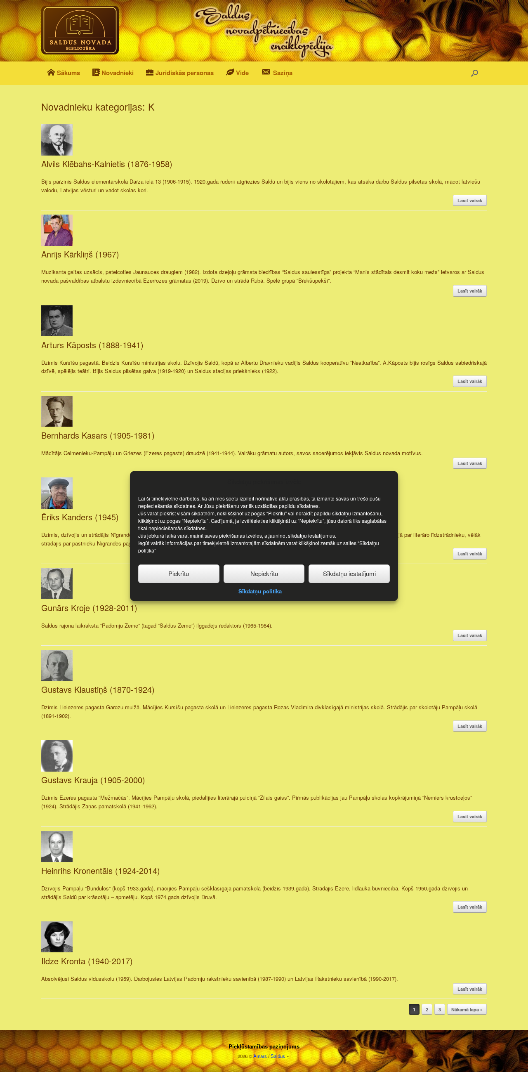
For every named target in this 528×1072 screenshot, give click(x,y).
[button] (474, 73)
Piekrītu (178, 573)
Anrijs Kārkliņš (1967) (80, 254)
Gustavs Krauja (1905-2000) (93, 780)
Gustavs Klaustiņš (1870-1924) (98, 689)
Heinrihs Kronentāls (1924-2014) (100, 870)
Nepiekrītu (264, 573)
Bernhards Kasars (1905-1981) (98, 435)
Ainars (260, 1056)
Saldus (278, 1056)
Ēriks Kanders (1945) (80, 517)
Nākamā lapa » (467, 1009)
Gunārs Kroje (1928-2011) (89, 608)
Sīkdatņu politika (260, 591)
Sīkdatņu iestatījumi (349, 573)
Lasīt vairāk (469, 200)
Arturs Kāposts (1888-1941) (92, 345)
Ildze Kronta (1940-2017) (87, 961)
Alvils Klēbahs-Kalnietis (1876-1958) (106, 164)
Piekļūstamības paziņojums (264, 1046)
